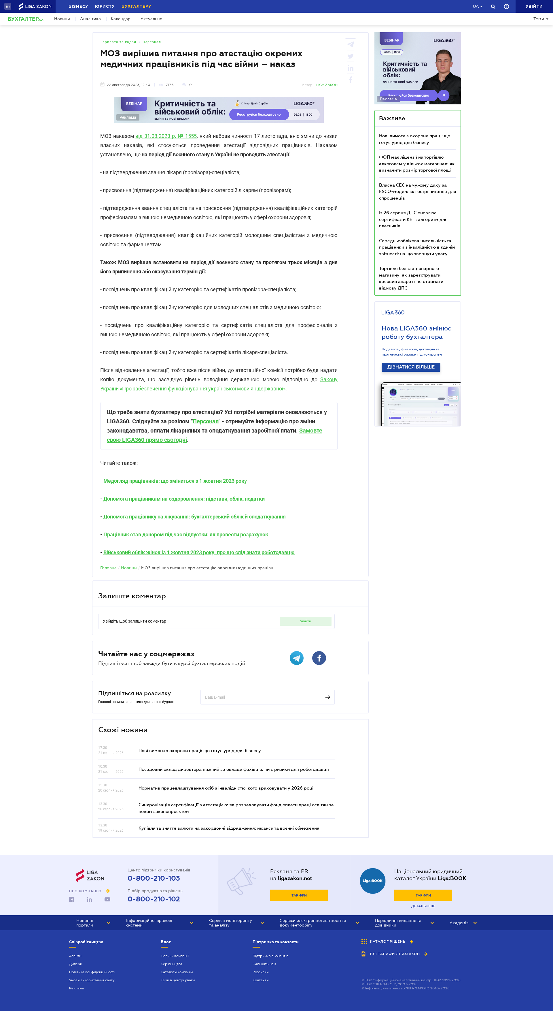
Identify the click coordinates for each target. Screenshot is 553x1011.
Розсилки (260, 972)
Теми (538, 18)
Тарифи (299, 895)
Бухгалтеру (136, 6)
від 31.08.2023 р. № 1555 (166, 136)
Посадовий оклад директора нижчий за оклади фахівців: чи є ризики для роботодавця (234, 769)
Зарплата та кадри (118, 42)
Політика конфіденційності (92, 972)
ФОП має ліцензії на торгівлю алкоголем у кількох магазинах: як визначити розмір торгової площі (417, 163)
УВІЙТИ (305, 621)
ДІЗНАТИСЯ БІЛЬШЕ (411, 367)
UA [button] (476, 6)
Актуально (151, 18)
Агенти (75, 956)
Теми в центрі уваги (178, 980)
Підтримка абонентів (270, 956)
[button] (7, 6)
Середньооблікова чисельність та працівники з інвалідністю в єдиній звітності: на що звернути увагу (417, 247)
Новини (62, 18)
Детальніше (423, 906)
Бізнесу (78, 6)
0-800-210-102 (154, 899)
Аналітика (90, 18)
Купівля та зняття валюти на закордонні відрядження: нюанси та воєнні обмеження (229, 827)
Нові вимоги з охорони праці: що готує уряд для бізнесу (200, 750)
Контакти (260, 980)
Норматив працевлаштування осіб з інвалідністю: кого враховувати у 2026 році (226, 787)
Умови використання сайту (92, 980)
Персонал (152, 42)
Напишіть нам (264, 964)
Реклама (76, 988)
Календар (120, 18)
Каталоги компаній (177, 972)
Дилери (75, 964)
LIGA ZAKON (327, 85)
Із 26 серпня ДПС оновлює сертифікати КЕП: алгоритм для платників (413, 219)
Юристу (105, 6)
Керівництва (171, 964)
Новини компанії (175, 956)
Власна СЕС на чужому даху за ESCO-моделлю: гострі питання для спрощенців (417, 191)
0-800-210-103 (154, 878)
